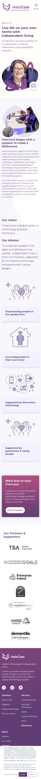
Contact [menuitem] (6, 746)
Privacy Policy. (32, 760)
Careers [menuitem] (5, 736)
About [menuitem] (5, 732)
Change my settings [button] (10, 774)
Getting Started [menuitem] (28, 700)
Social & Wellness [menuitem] (29, 716)
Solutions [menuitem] (6, 695)
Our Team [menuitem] (6, 741)
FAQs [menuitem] (23, 721)
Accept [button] (23, 774)
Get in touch (15, 510)
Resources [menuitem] (26, 725)
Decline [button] (32, 774)
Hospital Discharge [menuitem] (10, 709)
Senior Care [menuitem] (7, 700)
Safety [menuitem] (24, 712)
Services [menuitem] (25, 695)
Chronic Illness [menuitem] (8, 714)
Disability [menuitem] (6, 704)
